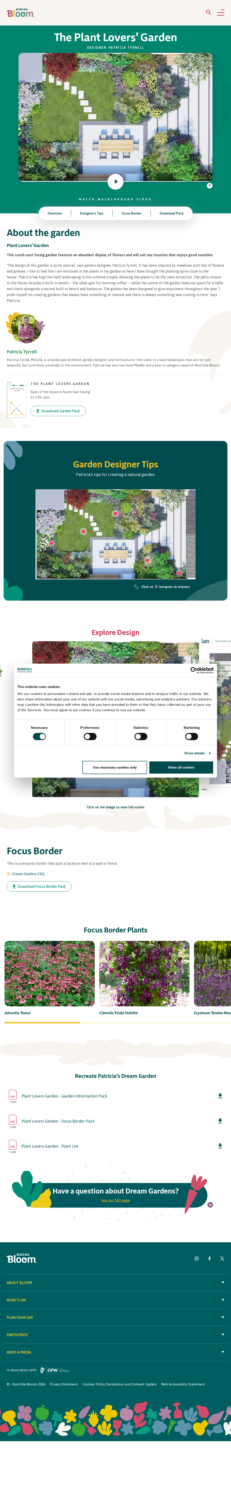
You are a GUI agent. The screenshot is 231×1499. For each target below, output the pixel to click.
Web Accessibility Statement (183, 1384)
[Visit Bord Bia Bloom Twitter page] (222, 1259)
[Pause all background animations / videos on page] (210, 186)
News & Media (19, 1352)
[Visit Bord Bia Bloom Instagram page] (197, 1259)
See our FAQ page (115, 1200)
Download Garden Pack (61, 411)
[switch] (90, 736)
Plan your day (20, 1317)
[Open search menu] (208, 13)
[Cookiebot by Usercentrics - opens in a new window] (194, 670)
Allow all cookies (181, 767)
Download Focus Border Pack (42, 886)
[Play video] (115, 182)
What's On (16, 1300)
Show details (194, 753)
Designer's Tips (91, 213)
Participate (17, 1335)
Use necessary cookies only (115, 767)
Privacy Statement (64, 1384)
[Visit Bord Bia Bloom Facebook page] (209, 1259)
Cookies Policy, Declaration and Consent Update (120, 1384)
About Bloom (19, 1283)
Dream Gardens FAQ (28, 874)
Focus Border (131, 213)
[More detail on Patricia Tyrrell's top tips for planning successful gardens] (147, 560)
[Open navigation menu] (220, 13)
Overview (55, 213)
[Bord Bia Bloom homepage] (20, 13)
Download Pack (172, 213)
